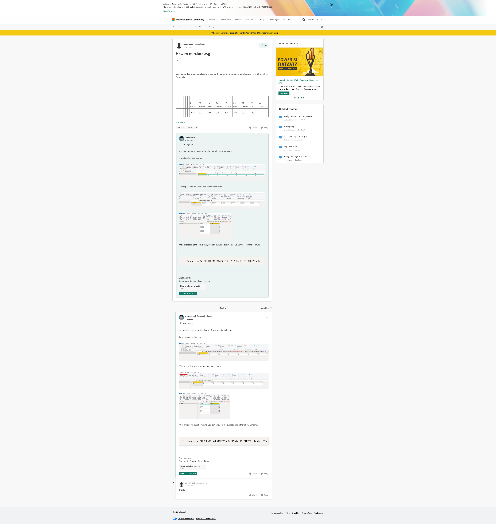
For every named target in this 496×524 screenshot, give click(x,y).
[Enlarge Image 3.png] (205, 226)
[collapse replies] (173, 315)
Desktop (211, 27)
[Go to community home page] (188, 19)
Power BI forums (200, 27)
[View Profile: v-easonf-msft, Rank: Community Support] (181, 317)
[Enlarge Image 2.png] (222, 200)
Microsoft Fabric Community (182, 27)
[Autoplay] (295, 97)
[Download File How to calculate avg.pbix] (204, 287)
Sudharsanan (300, 160)
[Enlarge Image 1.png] (222, 172)
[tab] (298, 97)
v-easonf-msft (191, 137)
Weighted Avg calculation (295, 156)
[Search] (303, 19)
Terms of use (307, 513)
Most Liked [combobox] (266, 308)
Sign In (319, 20)
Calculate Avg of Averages (295, 136)
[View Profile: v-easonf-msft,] (181, 138)
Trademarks (318, 513)
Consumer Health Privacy (206, 519)
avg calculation (290, 146)
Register (311, 20)
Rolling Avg (289, 126)
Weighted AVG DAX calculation (298, 116)
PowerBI (181, 122)
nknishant (301, 130)
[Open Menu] (322, 27)
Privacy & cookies (292, 513)
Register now (169, 10)
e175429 (298, 139)
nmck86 (298, 150)
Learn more (273, 32)
